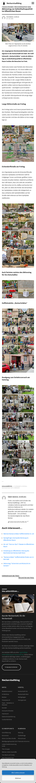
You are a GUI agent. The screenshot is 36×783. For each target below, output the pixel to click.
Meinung (20, 732)
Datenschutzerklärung (8, 716)
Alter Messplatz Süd (8, 758)
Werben (4, 697)
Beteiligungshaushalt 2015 (10, 741)
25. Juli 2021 (9, 18)
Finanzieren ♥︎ (6, 700)
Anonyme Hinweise (7, 711)
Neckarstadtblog (14, 3)
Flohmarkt (17, 486)
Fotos (24, 486)
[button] (10, 130)
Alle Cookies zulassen (18, 773)
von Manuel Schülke (12, 17)
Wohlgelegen (22, 697)
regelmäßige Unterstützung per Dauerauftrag (15, 653)
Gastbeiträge (22, 735)
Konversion (5, 735)
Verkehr (17, 488)
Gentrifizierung (6, 732)
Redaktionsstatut (7, 691)
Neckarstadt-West (23, 694)
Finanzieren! (11, 667)
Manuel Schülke (19, 497)
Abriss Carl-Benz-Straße (9, 738)
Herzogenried (22, 700)
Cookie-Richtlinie (7, 719)
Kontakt (4, 708)
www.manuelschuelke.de (18, 522)
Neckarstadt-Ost (7, 488)
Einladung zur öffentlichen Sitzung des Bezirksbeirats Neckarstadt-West (16, 552)
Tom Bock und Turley (8, 755)
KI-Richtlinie (5, 694)
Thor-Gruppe (6, 749)
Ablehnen (18, 778)
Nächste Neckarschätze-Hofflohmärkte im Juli (18, 534)
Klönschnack (22, 738)
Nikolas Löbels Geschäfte (9, 752)
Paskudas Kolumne (23, 741)
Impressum (5, 714)
